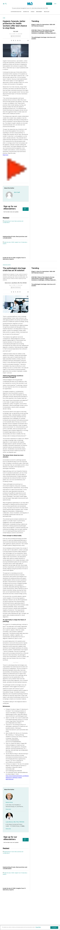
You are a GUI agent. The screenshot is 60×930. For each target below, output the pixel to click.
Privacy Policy (38, 927)
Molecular (46, 11)
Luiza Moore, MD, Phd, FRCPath (19, 282)
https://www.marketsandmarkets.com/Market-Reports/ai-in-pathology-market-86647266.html (17, 777)
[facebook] (11, 40)
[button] (4, 4)
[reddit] (17, 40)
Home (4, 17)
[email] (20, 40)
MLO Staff (15, 31)
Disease (32, 11)
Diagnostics (26, 11)
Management (39, 11)
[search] (6, 4)
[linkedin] (13, 40)
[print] (28, 40)
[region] (30, 927)
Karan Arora (8, 282)
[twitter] (15, 40)
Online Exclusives (7, 264)
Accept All (54, 927)
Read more (5, 154)
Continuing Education (16, 11)
